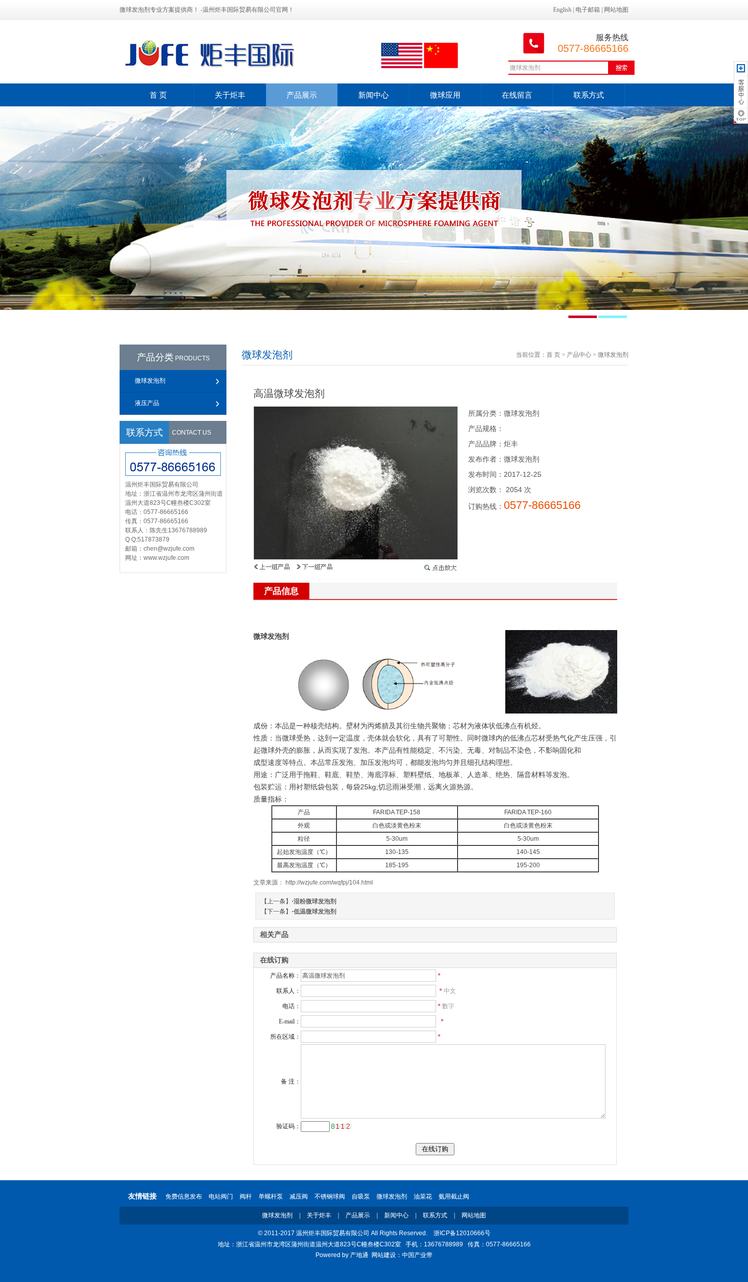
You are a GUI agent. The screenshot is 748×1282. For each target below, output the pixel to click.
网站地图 (616, 9)
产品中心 (579, 354)
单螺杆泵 (270, 1196)
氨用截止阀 (454, 1196)
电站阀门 (221, 1196)
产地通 (359, 1255)
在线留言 (517, 95)
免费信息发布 (183, 1196)
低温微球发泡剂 (315, 911)
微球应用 (445, 95)
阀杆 (246, 1196)
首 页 (158, 95)
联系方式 (588, 95)
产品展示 (301, 95)
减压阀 (299, 1196)
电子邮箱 (588, 9)
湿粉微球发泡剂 (315, 901)
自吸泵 (361, 1196)
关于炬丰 (230, 95)
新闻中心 (373, 95)
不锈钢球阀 (329, 1196)
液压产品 (147, 403)
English (562, 9)
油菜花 (423, 1196)
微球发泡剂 (150, 380)
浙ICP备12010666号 (462, 1233)
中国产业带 (417, 1255)
